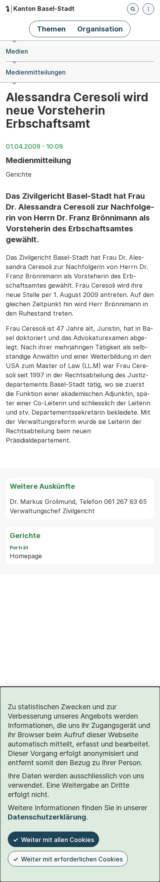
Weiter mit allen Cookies (57, 840)
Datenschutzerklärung (47, 817)
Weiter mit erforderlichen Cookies (72, 859)
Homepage (26, 556)
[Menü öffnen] (148, 9)
